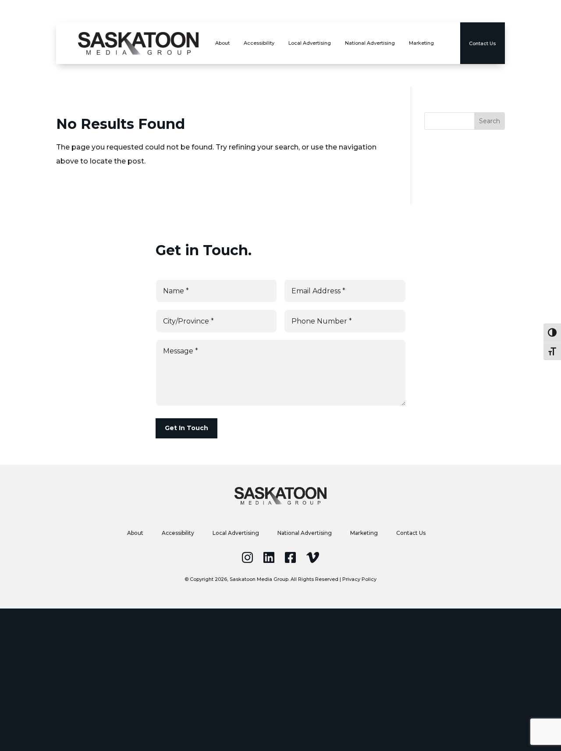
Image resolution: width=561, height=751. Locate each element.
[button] (489, 121)
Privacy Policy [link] (359, 579)
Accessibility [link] (259, 43)
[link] (138, 43)
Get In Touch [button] (186, 428)
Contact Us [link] (411, 533)
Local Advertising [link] (309, 43)
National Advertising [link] (370, 43)
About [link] (222, 43)
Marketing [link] (421, 43)
